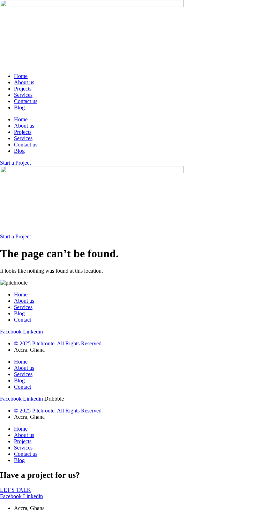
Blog (19, 107)
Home (21, 76)
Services (23, 95)
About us (24, 82)
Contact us (25, 101)
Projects (22, 89)
